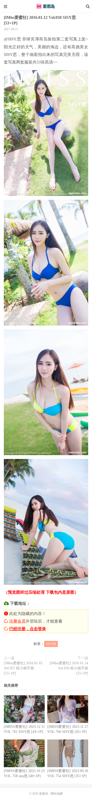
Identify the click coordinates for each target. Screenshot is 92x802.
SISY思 (51, 644)
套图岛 (46, 6)
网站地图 (57, 793)
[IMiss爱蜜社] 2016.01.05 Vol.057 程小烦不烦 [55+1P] (23, 668)
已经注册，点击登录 (27, 629)
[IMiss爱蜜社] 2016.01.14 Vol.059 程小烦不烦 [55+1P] (69, 668)
